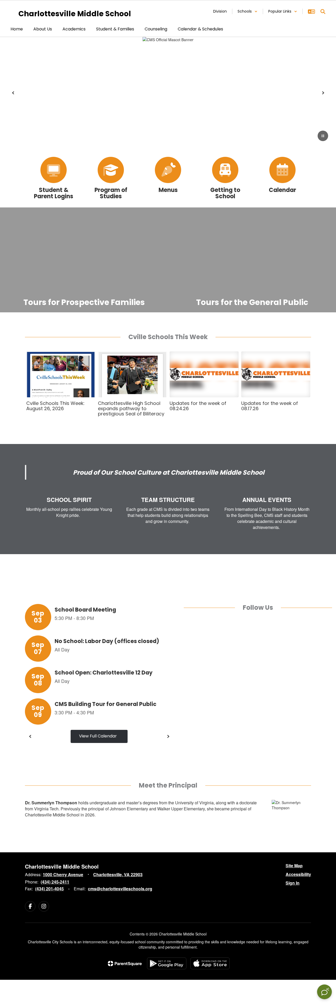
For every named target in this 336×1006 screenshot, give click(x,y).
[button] (248, 11)
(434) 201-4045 (49, 889)
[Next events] (168, 736)
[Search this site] (323, 11)
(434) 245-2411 (55, 882)
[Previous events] (30, 736)
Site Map (294, 866)
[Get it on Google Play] (166, 963)
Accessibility (298, 874)
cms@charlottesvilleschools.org (120, 889)
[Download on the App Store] (210, 963)
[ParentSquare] (125, 963)
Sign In (293, 883)
